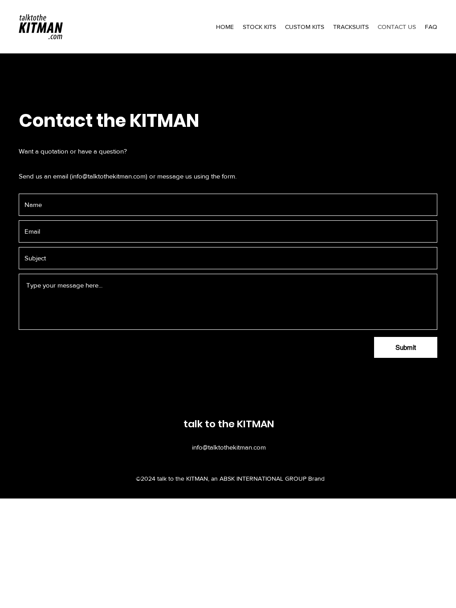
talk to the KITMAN (228, 424)
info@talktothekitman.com (109, 176)
